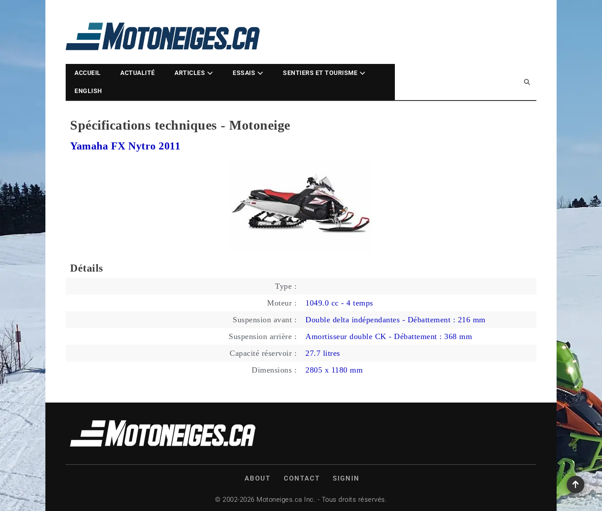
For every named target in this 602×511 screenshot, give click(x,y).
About (258, 478)
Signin (346, 478)
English (88, 90)
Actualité (137, 72)
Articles (190, 72)
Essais (244, 72)
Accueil (87, 72)
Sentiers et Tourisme (320, 72)
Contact (302, 478)
